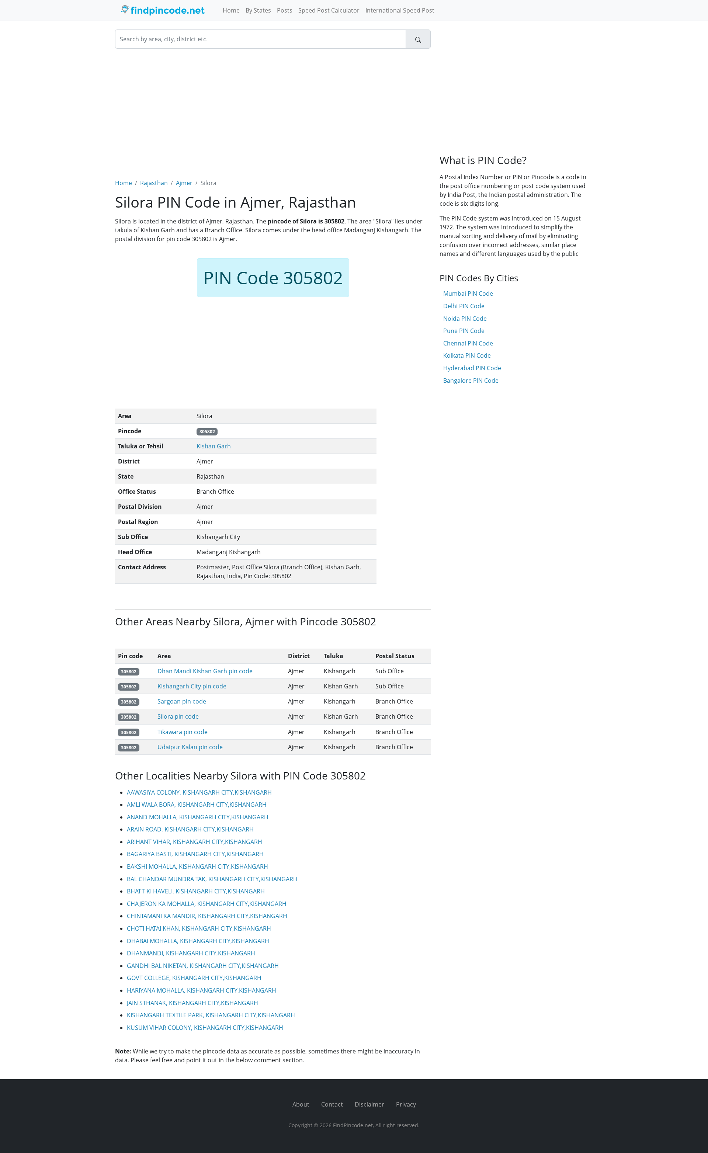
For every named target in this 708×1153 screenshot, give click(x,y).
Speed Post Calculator (329, 10)
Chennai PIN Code (468, 343)
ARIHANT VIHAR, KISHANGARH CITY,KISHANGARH (194, 842)
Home (231, 10)
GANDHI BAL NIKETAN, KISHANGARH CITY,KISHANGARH (203, 966)
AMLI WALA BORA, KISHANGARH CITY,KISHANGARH (197, 804)
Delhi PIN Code (464, 306)
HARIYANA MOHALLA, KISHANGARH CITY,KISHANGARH (201, 990)
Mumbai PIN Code (468, 293)
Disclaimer (369, 1104)
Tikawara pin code (182, 732)
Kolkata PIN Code (467, 355)
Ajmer (184, 183)
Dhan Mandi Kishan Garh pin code (205, 671)
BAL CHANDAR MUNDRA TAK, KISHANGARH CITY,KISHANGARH (212, 879)
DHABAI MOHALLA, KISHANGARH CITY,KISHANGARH (198, 941)
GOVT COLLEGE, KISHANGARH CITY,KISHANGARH (194, 978)
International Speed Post (399, 10)
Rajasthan (154, 183)
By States (258, 10)
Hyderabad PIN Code (472, 368)
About (300, 1104)
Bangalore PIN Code (471, 380)
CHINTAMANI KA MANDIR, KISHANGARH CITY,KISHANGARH (207, 916)
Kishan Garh (214, 446)
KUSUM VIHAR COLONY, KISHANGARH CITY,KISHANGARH (205, 1028)
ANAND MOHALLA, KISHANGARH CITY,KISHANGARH (197, 817)
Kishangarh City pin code (191, 686)
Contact (332, 1104)
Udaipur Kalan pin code (190, 747)
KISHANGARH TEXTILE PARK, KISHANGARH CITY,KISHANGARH (211, 1015)
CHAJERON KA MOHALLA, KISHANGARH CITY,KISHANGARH (207, 904)
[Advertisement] (273, 109)
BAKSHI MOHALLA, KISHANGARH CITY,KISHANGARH (197, 866)
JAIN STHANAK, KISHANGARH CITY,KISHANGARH (192, 1003)
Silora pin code (178, 716)
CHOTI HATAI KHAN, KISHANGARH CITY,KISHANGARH (199, 928)
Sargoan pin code (181, 701)
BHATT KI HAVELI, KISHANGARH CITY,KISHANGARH (196, 891)
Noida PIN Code (465, 319)
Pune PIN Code (464, 331)
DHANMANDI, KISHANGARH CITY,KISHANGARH (191, 953)
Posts (284, 10)
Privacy (406, 1104)
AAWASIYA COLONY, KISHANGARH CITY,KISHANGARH (199, 792)
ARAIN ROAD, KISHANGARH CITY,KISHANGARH (190, 829)
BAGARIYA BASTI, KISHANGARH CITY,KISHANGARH (195, 854)
